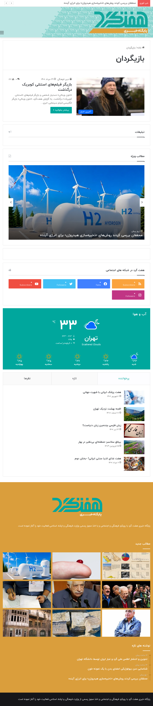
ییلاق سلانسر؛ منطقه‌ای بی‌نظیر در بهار (99, 442)
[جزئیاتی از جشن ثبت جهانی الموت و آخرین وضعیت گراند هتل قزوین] (27, 623)
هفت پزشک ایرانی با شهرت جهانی (102, 392)
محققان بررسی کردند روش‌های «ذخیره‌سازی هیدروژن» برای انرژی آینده (100, 3)
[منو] (2, 33)
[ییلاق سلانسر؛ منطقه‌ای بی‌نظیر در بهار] (134, 447)
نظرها (27, 378)
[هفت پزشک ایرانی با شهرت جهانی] (134, 397)
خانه (139, 48)
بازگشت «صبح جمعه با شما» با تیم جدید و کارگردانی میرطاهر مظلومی (92, 235)
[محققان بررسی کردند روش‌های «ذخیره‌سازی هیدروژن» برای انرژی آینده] (27, 566)
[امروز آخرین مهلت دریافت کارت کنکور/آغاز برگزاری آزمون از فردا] (27, 594)
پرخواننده (123, 378)
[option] (76, 202)
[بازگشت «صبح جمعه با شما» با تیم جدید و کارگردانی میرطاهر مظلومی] (126, 594)
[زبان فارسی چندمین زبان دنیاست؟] (134, 431)
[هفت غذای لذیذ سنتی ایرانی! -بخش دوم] (134, 464)
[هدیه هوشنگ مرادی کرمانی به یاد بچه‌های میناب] (126, 623)
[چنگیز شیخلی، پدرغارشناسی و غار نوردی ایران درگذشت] (76, 594)
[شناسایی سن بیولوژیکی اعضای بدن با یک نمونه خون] (76, 566)
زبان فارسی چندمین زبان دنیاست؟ (101, 425)
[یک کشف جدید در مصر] (76, 623)
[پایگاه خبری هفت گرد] (76, 22)
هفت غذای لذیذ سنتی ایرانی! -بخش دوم (98, 458)
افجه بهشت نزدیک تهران (107, 409)
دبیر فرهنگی (63, 79)
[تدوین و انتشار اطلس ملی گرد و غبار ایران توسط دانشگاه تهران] (126, 566)
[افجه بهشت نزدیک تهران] (134, 414)
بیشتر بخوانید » (61, 110)
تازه (74, 378)
